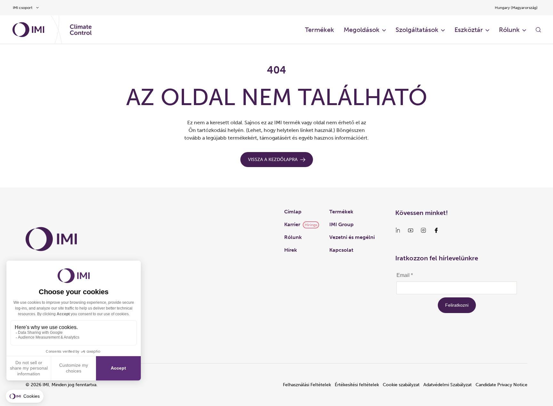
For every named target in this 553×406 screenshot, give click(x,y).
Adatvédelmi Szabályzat (447, 384)
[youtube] (410, 230)
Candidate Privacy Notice (501, 384)
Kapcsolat (341, 250)
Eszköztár (468, 30)
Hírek (290, 250)
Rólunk (509, 30)
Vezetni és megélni (352, 237)
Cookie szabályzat (401, 384)
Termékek (319, 30)
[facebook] (436, 230)
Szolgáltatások (417, 30)
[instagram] (423, 230)
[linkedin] (397, 230)
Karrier (292, 224)
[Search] (538, 30)
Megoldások (362, 30)
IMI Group (341, 224)
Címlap (292, 212)
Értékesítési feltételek (357, 384)
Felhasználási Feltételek (307, 384)
